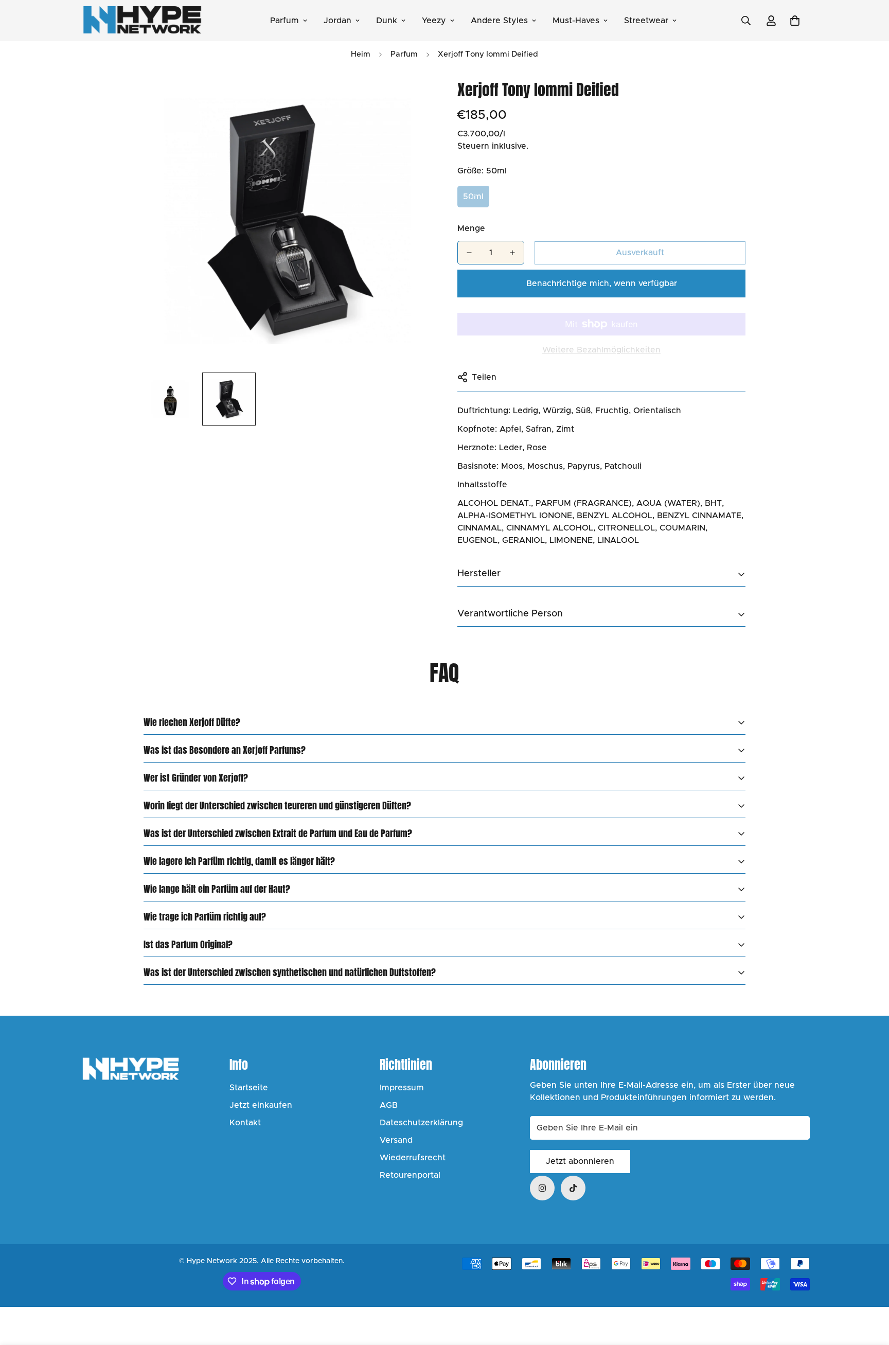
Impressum (402, 1088)
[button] (795, 20)
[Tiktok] (573, 1188)
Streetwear (646, 20)
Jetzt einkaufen (260, 1105)
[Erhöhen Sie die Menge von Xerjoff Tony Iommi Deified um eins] (512, 252)
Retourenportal (410, 1175)
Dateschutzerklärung (421, 1123)
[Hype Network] (142, 20)
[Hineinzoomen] (409, 98)
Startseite (248, 1088)
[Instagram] (542, 1188)
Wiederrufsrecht (413, 1158)
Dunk (386, 20)
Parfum (284, 20)
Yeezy (434, 20)
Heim (360, 54)
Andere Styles (499, 20)
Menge (471, 228)
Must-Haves (576, 20)
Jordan (337, 20)
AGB (389, 1105)
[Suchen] (746, 20)
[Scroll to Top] (869, 1289)
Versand (396, 1140)
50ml (473, 196)
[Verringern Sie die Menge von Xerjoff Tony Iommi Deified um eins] (469, 252)
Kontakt (245, 1123)
